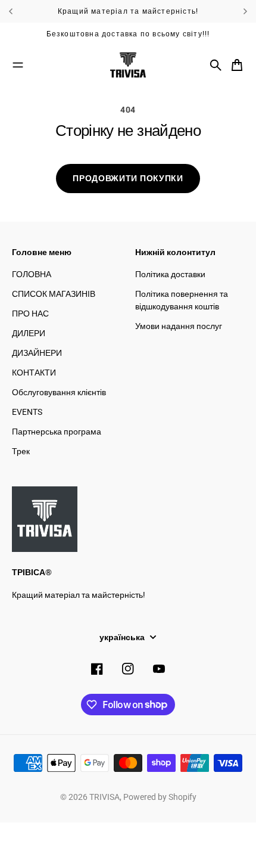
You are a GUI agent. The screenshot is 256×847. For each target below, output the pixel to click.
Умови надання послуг (178, 326)
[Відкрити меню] (18, 65)
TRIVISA (104, 797)
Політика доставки (170, 274)
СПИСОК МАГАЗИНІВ (53, 294)
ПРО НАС (30, 313)
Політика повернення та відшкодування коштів (181, 300)
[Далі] (245, 11)
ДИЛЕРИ (28, 333)
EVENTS (27, 412)
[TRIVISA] (128, 64)
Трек (21, 451)
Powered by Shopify (159, 797)
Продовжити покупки (128, 178)
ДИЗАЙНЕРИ (37, 353)
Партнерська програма (56, 431)
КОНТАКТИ (34, 372)
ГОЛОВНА (31, 274)
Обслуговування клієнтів (59, 392)
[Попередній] (29, 11)
